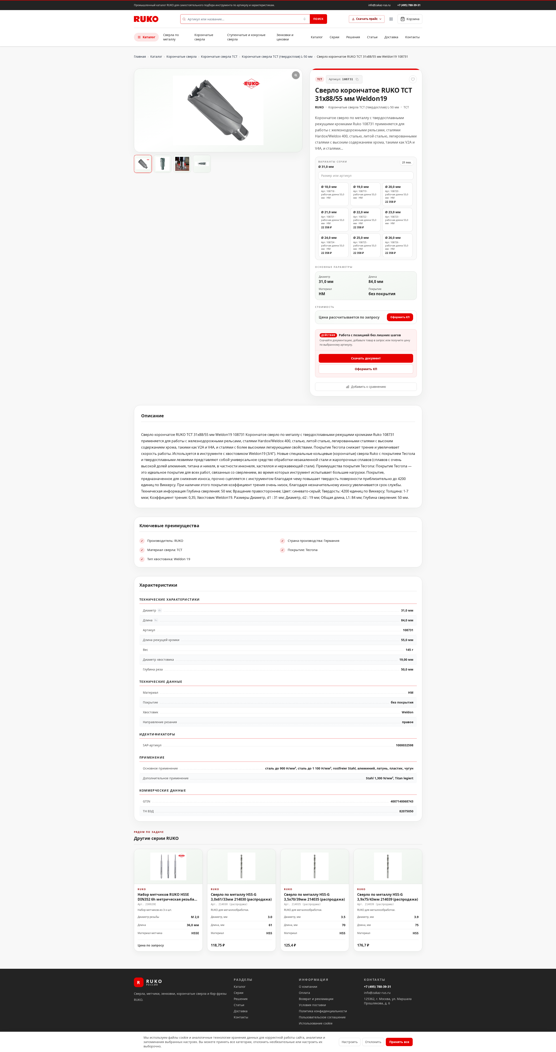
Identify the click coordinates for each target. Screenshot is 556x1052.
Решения (353, 37)
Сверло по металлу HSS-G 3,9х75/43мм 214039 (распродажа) (387, 896)
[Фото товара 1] (143, 164)
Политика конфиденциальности (323, 1011)
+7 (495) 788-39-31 (409, 5)
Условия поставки (312, 1005)
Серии (334, 37)
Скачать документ (366, 358)
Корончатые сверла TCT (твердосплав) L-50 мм (277, 56)
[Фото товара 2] (162, 164)
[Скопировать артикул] (357, 79)
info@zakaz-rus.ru (379, 5)
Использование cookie (316, 1023)
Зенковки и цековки (285, 37)
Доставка (391, 37)
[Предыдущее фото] (141, 110)
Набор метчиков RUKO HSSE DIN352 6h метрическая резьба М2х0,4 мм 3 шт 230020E (166, 899)
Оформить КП (400, 317)
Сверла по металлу (171, 37)
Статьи (372, 37)
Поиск (318, 19)
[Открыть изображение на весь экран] (296, 75)
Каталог (149, 37)
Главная (140, 56)
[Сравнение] (391, 19)
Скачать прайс (367, 19)
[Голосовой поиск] (304, 19)
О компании (308, 986)
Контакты (412, 37)
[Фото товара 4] (202, 164)
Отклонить (373, 1042)
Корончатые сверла (203, 37)
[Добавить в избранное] (413, 79)
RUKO (319, 107)
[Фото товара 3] (182, 164)
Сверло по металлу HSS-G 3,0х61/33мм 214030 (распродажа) (241, 896)
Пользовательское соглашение (322, 1017)
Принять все (399, 1042)
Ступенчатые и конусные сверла (246, 37)
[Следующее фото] (295, 110)
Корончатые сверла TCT (219, 56)
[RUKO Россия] (146, 19)
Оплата (304, 993)
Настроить (350, 1042)
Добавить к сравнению (368, 387)
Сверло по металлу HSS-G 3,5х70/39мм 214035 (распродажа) (314, 896)
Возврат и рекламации (316, 999)
